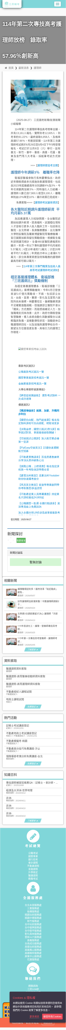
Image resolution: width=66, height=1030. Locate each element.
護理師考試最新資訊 (46, 202)
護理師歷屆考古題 (47, 165)
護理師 (37, 68)
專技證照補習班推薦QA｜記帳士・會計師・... (32, 782)
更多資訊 (34, 1016)
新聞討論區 (16, 552)
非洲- (9, 798)
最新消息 (24, 68)
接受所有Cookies (52, 1016)
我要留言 (21, 540)
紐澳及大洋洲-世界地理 (19, 790)
